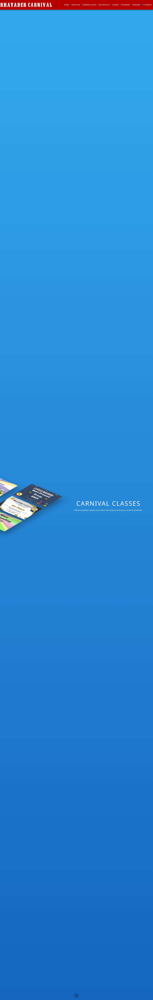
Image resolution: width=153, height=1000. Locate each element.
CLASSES (115, 5)
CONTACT (148, 5)
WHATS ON (75, 5)
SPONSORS (125, 5)
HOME (66, 5)
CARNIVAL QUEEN (89, 5)
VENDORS (136, 5)
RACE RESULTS (104, 5)
